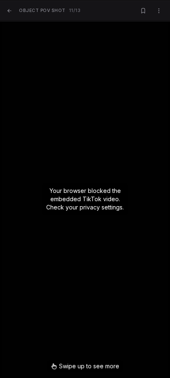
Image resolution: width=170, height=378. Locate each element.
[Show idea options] (159, 10)
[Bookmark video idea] (143, 10)
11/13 (49, 10)
